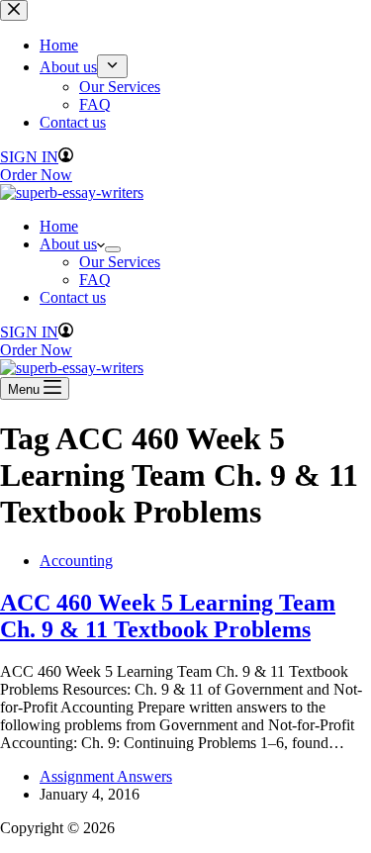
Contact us (73, 297)
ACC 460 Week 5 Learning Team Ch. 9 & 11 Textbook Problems (167, 616)
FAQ (95, 279)
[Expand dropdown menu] (113, 249)
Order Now (36, 349)
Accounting (76, 560)
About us (68, 244)
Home (59, 226)
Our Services (119, 261)
